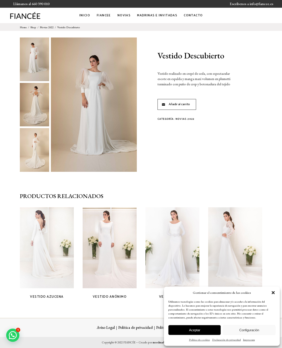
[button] (273, 292)
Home (23, 27)
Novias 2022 (47, 27)
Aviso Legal (106, 327)
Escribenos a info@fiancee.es (251, 3)
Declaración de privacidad (226, 340)
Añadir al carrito (179, 104)
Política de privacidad (135, 327)
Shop (33, 27)
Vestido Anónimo (110, 296)
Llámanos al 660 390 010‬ (31, 3)
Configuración (249, 330)
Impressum (249, 340)
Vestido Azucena (47, 296)
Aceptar (194, 330)
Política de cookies (199, 340)
